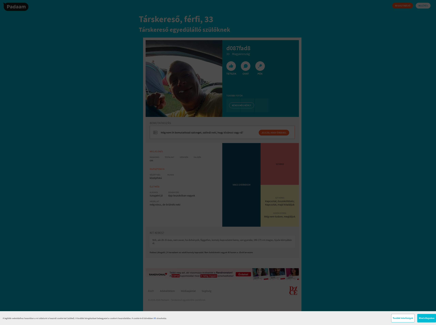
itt (155, 318)
